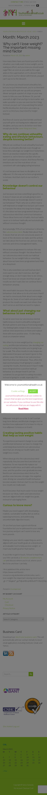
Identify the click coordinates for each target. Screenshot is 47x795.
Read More (23, 408)
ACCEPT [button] (33, 391)
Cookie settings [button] (18, 391)
